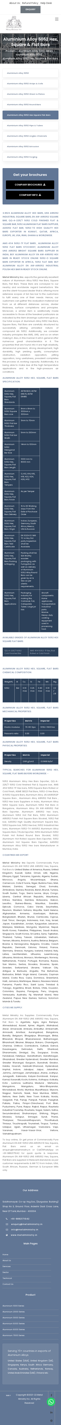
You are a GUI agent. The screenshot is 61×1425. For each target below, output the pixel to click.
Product (10, 51)
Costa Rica (17, 977)
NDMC (54, 1093)
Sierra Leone (34, 893)
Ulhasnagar (29, 1127)
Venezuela (9, 994)
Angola (22, 879)
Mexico (36, 981)
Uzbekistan (40, 937)
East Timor (9, 920)
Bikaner (20, 1042)
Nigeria (54, 873)
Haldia (6, 1066)
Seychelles (52, 906)
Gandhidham (34, 1056)
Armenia (24, 913)
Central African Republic (28, 896)
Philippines (36, 930)
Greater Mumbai (49, 1059)
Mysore (54, 1089)
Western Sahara (22, 910)
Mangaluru (27, 1086)
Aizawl (22, 1025)
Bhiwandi (8, 1039)
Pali (16, 1099)
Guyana (20, 991)
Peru (43, 991)
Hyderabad (51, 1066)
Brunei (30, 916)
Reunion (7, 910)
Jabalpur (29, 1069)
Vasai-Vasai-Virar (31, 1130)
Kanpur (54, 1076)
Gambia (29, 900)
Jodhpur (53, 1072)
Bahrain (53, 913)
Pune (19, 1106)
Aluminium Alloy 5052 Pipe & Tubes (25, 125)
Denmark (20, 947)
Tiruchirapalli (20, 1123)
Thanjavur (8, 1120)
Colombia (8, 991)
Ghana (54, 879)
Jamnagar (18, 1072)
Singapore (8, 933)
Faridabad (8, 1056)
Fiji (30, 994)
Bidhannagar (51, 1039)
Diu (33, 1052)
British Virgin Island (26, 974)
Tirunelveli (33, 1123)
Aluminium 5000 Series (14, 1323)
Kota (6, 1083)
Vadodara (44, 1127)
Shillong (43, 1113)
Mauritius (40, 903)
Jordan (29, 923)
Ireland (48, 950)
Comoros (19, 906)
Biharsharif (8, 1042)
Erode (54, 1052)
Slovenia (44, 964)
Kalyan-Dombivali (38, 1076)
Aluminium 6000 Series (14, 1329)
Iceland (39, 950)
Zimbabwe (9, 889)
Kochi (25, 1079)
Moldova (18, 957)
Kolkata (54, 1079)
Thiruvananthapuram (28, 1120)
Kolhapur (44, 1079)
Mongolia (31, 927)
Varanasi (8, 1130)
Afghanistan (9, 913)
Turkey (18, 937)
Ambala (27, 1028)
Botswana (41, 900)
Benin (38, 889)
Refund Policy (30, 3)
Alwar (6, 1028)
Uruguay (53, 991)
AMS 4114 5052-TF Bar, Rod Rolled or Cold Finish (42, 652)
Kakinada (21, 1076)
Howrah (16, 1066)
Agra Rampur (49, 1022)
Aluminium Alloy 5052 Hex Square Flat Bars (28, 115)
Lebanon (53, 923)
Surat (44, 1116)
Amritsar (20, 1032)
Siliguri (54, 1113)
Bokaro (39, 1042)
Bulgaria (34, 944)
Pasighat (53, 1099)
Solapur (19, 1116)
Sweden (7, 967)
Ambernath (51, 1028)
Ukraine (35, 967)
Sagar (39, 1110)
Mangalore (9, 1086)
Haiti (5, 981)
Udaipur (7, 1127)
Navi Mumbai (41, 1093)
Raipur (27, 1106)
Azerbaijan (39, 913)
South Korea (22, 933)
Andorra (25, 940)
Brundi (45, 889)
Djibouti (7, 906)
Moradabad (9, 1089)
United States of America (28, 869)
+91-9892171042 (20, 1218)
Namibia (17, 900)
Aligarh (40, 1025)
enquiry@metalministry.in (27, 1224)
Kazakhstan (17, 923)
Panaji (23, 1099)
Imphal (6, 1069)
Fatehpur (20, 1056)
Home (5, 1254)
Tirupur (44, 1123)
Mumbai (29, 1089)
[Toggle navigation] (56, 19)
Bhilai (55, 1035)
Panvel (42, 1099)
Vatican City (50, 967)
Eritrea (6, 900)
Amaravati (16, 1028)
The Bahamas (49, 971)
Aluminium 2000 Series (14, 1311)
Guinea (20, 889)
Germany (8, 950)
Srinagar (32, 1116)
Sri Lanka (35, 933)
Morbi (20, 1089)
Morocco (8, 879)
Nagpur (7, 1093)
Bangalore (52, 1032)
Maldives (19, 927)
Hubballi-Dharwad (33, 1066)
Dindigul (23, 1052)
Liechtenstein (20, 954)
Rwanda (29, 889)
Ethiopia (7, 876)
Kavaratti (16, 1079)
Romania (44, 960)
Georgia (20, 920)
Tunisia (54, 889)
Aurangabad (36, 1032)
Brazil (28, 988)
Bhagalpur (30, 1035)
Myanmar (44, 927)
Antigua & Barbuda (15, 971)
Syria (44, 933)
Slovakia (32, 964)
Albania (15, 940)
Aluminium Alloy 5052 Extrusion (23, 146)
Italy (56, 950)
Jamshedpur (32, 1072)
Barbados (8, 974)
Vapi (55, 1127)
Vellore (54, 1130)
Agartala (25, 1022)
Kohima (33, 1079)
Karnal (6, 1079)
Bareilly (7, 1035)
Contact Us (8, 1284)
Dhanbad (53, 1049)
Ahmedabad (10, 1025)
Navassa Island (49, 981)
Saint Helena (51, 910)
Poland (22, 960)
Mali (56, 883)
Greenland (52, 977)
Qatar (28, 873)
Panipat (33, 1099)
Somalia (53, 886)
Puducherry (9, 1106)
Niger (34, 883)
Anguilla (33, 971)
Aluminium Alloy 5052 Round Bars (24, 104)
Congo (54, 893)
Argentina (18, 988)
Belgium (53, 940)
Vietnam (53, 937)
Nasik (27, 1093)
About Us (14, 3)
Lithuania (35, 954)
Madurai (40, 1083)
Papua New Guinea (25, 998)
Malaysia (7, 927)
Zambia (18, 886)
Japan (6, 923)
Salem (46, 1110)
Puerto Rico (21, 984)
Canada (42, 974)
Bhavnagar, (45, 1035)
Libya (46, 893)
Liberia (6, 896)
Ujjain (17, 1127)
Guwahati (42, 1062)
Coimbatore (31, 1045)
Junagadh (8, 1076)
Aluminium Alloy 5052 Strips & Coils (25, 83)
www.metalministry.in (24, 1235)
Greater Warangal (13, 1062)
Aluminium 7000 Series (14, 1335)
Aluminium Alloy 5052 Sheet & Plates (26, 94)
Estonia (32, 947)
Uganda (35, 876)
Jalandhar (52, 1069)
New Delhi (19, 1096)
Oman (37, 873)
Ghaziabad (9, 1059)
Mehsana (53, 1083)
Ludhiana (28, 1083)
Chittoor (18, 1045)
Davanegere (10, 1049)
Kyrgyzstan (41, 923)
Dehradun (27, 1049)
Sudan (54, 876)
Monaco (28, 957)
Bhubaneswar (33, 1039)
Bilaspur (29, 1042)
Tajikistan (53, 933)
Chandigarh (51, 1042)
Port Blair (52, 1103)
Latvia (6, 954)
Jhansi (43, 1072)
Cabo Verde (35, 906)
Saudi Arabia (50, 930)
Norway (53, 957)
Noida (54, 1096)
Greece (18, 950)
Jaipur (40, 1069)
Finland (43, 947)
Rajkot (35, 1106)
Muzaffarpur (41, 1089)
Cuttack (44, 1045)
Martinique (25, 981)
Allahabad (52, 1025)
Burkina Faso (45, 883)
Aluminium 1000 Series (13, 1305)
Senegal (31, 886)
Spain (55, 964)
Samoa (42, 998)
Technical (7, 1278)
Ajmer (31, 1025)
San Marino (9, 964)
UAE (45, 873)
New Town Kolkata (38, 1096)
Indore (17, 1069)
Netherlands (9, 960)
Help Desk (46, 3)
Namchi (17, 1093)
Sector (6, 1272)
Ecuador (53, 988)
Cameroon (9, 883)
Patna (16, 1103)
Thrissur (7, 1123)
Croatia (45, 944)
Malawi (6, 886)
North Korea (9, 930)
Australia (21, 994)
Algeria (46, 876)
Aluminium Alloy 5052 (18, 73)
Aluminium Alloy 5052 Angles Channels (27, 136)
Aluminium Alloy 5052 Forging (22, 157)
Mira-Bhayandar (49, 1086)
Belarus (44, 940)
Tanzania (25, 876)
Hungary (28, 950)
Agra (35, 1022)
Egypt (16, 876)
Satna (55, 1110)
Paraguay (32, 991)
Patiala (6, 1103)
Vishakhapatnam (12, 1133)
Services (7, 1266)
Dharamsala (9, 1052)
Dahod (54, 1045)
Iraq (48, 920)
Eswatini (53, 903)
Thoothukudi (51, 1120)
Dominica (39, 977)
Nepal (54, 927)
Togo (22, 893)
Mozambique (38, 879)
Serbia (22, 964)
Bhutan (21, 916)
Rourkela (29, 1110)
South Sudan (10, 893)
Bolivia (36, 988)
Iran (42, 920)
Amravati (8, 1032)
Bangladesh (9, 916)
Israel (55, 920)
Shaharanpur (29, 1113)
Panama (7, 984)
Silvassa (7, 1116)
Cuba (29, 977)
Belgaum (18, 1035)
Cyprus (54, 916)
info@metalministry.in (24, 1229)
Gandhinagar (50, 1056)
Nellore (7, 1096)
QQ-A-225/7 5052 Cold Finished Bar (13, 652)
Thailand (7, 937)
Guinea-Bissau (23, 903)
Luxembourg (51, 954)
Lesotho (7, 903)
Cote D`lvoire (23, 883)
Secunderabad (11, 1113)
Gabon (54, 900)
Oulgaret (7, 1099)
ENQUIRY (30, 9)
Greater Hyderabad (27, 1059)
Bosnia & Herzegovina (15, 944)
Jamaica (13, 981)
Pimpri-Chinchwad (33, 1103)
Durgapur (43, 1052)
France (54, 947)
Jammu (7, 1072)
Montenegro (41, 957)
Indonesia (32, 920)
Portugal (32, 960)
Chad (42, 886)
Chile (44, 988)
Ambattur (39, 1028)
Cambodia (42, 916)
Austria (35, 940)
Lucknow (16, 1083)
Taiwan (28, 937)
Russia (46, 869)
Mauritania (52, 896)
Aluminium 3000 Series (14, 1317)
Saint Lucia (37, 984)
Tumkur (54, 1123)
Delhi (40, 1049)
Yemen (6, 940)
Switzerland (21, 967)
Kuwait (18, 873)
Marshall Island (42, 994)
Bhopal (19, 1039)
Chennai (7, 1045)
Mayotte (37, 910)
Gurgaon (30, 1062)
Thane (54, 1116)
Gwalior (53, 1062)
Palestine (23, 930)
